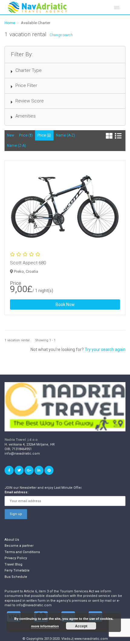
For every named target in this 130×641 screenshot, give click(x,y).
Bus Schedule (16, 577)
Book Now (65, 304)
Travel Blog (13, 564)
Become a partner (19, 546)
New (10, 135)
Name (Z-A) (16, 145)
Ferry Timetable (17, 570)
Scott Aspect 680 (28, 263)
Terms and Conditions (22, 552)
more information (45, 626)
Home (10, 23)
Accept (81, 626)
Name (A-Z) (65, 135)
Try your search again (105, 349)
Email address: (16, 492)
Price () (26, 135)
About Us (12, 540)
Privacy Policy (16, 558)
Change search (61, 35)
